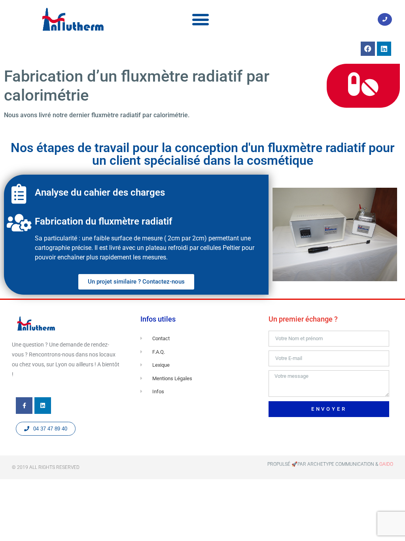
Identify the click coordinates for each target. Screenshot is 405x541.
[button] (200, 19)
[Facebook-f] (24, 405)
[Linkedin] (384, 49)
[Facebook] (368, 49)
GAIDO (386, 464)
